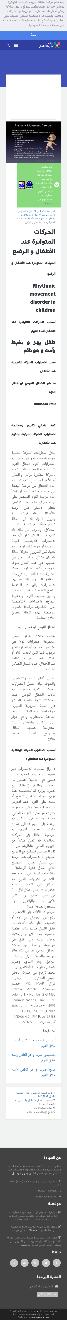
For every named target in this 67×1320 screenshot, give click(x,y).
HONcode (32, 1230)
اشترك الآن (44, 1294)
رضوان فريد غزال (20, 1173)
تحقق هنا (48, 203)
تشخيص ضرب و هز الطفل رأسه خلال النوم (33, 1058)
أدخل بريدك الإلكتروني (41, 1287)
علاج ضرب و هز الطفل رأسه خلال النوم (33, 1072)
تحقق (24, 1245)
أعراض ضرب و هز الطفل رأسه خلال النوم (35, 1043)
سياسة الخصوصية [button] (39, 25)
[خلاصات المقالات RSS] (14, 1263)
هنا (13, 1230)
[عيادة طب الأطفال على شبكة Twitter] (46, 1263)
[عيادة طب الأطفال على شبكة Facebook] (57, 1263)
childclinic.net (33, 1311)
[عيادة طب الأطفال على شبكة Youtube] (25, 1263)
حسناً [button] (33, 35)
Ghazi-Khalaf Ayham (40, 1317)
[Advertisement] (33, 100)
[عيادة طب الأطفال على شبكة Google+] (35, 1263)
